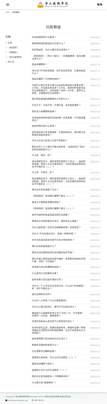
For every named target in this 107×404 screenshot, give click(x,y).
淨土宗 (11, 62)
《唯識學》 (13, 47)
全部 (10, 43)
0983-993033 (39, 400)
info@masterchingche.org (17, 400)
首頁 (7, 12)
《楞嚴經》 (13, 52)
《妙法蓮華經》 (15, 57)
